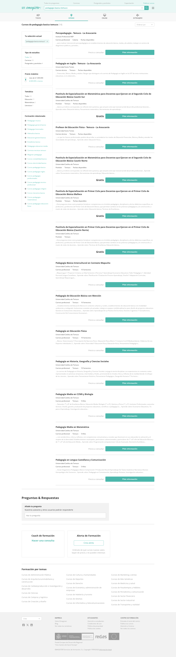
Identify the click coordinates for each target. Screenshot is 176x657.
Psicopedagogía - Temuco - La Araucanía (76, 33)
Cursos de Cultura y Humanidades (81, 575)
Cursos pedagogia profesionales (33, 177)
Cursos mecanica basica (36, 193)
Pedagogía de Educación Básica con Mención (78, 295)
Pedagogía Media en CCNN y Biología (74, 394)
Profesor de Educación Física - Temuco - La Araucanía (83, 127)
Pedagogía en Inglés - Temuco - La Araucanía (78, 63)
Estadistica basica (33, 142)
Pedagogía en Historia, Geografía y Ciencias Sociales (82, 361)
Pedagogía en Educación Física (71, 331)
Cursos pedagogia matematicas (33, 198)
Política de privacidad (95, 626)
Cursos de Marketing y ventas (124, 575)
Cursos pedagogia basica (36, 167)
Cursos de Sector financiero (123, 596)
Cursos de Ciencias (30, 593)
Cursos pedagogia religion (36, 189)
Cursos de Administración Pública (36, 575)
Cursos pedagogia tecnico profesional (36, 183)
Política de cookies (94, 628)
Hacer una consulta (43, 540)
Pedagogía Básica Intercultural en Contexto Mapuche (83, 263)
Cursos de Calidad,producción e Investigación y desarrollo (42, 587)
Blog (56, 624)
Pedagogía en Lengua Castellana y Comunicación (81, 459)
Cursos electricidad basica (36, 163)
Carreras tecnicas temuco (36, 150)
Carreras (76, 3)
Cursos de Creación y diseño (34, 601)
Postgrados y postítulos (102, 3)
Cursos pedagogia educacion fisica (37, 205)
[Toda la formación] (31, 8)
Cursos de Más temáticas (122, 579)
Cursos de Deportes (74, 579)
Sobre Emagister (61, 621)
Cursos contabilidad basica (37, 159)
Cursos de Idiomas (74, 599)
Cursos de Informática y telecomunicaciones (85, 603)
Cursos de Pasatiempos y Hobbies (125, 587)
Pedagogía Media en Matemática (72, 427)
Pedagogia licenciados (35, 129)
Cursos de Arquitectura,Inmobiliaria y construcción (38, 580)
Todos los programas (51, 3)
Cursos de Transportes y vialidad (125, 604)
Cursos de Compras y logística (35, 597)
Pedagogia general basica (36, 125)
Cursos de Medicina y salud (123, 583)
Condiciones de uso (95, 624)
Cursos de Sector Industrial (123, 600)
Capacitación (129, 3)
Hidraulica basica (33, 133)
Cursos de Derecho (74, 583)
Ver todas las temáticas (63, 626)
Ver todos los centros (128, 628)
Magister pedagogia (34, 155)
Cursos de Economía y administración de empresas (84, 588)
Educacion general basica (36, 138)
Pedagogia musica (34, 121)
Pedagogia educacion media (37, 146)
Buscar (146, 8)
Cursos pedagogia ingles (36, 172)
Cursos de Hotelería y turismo (79, 594)
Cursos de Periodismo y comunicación (127, 592)
